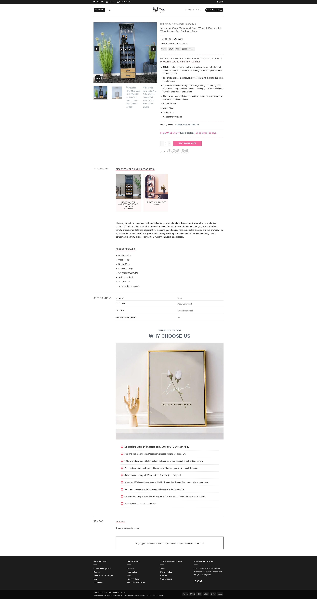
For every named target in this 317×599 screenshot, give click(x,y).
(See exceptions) (187, 133)
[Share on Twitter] (174, 151)
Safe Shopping (166, 579)
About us (130, 569)
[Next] (153, 48)
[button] (99, 10)
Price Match (132, 572)
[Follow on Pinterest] (222, 2)
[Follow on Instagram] (220, 2)
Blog (129, 575)
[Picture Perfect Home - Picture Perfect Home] (158, 10)
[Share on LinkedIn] (187, 151)
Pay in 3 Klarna (133, 579)
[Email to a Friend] (178, 151)
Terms (162, 569)
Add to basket (187, 143)
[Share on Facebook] (169, 151)
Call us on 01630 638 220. (187, 125)
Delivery (96, 572)
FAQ (95, 579)
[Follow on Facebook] (217, 2)
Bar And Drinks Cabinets (185, 24)
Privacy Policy (166, 572)
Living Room (165, 24)
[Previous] (96, 48)
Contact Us (98, 582)
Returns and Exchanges (103, 575)
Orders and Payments (102, 569)
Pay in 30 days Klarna (136, 582)
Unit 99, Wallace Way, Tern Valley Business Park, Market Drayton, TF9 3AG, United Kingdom (208, 571)
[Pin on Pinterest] (183, 151)
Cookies (163, 575)
